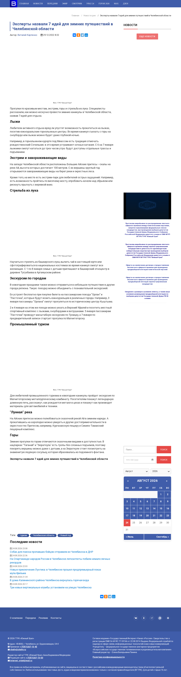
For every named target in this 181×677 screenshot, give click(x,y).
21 (154, 515)
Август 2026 (147, 480)
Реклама (43, 618)
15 (161, 508)
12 (140, 508)
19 (140, 515)
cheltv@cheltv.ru (18, 649)
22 (161, 515)
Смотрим (77, 4)
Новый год (65, 535)
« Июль (129, 536)
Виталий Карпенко (27, 35)
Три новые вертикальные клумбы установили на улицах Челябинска (50, 587)
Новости (38, 4)
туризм (23, 535)
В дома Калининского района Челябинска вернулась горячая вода (49, 580)
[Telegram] (82, 35)
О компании (16, 618)
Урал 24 (90, 4)
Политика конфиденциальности (109, 657)
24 (127, 522)
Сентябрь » (162, 536)
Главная (24, 4)
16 (167, 508)
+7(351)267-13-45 (28, 647)
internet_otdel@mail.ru (21, 660)
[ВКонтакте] (74, 35)
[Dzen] (168, 618)
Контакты (56, 618)
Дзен (125, 4)
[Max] (160, 618)
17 (127, 515)
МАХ (116, 4)
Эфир (64, 4)
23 (167, 515)
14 (154, 508)
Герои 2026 (104, 4)
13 (147, 508)
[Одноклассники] (78, 35)
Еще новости (147, 36)
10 (127, 508)
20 (147, 515)
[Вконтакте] (136, 618)
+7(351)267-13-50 (34, 658)
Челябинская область (43, 535)
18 (133, 515)
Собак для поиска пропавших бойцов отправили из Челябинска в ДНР (51, 551)
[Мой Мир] (86, 35)
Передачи (52, 4)
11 (133, 508)
